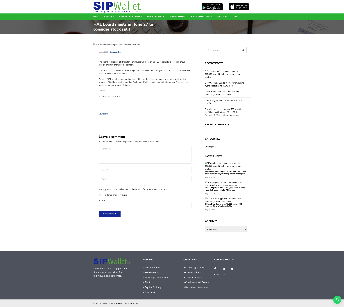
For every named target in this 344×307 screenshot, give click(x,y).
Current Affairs (177, 17)
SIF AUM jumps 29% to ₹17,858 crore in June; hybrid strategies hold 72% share (224, 84)
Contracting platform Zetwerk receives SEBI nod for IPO (224, 102)
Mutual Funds (152, 267)
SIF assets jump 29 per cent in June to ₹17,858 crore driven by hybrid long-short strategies (223, 74)
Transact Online (193, 277)
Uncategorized (115, 52)
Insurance (150, 292)
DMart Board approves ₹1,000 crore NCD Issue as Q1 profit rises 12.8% (223, 93)
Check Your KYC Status (197, 282)
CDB (136, 303)
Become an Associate (196, 287)
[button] (337, 300)
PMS (147, 282)
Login (235, 17)
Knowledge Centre (156, 17)
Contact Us (222, 17)
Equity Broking (153, 287)
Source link (103, 113)
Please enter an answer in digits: (113, 195)
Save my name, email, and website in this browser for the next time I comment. (133, 189)
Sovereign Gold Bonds (156, 277)
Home (95, 17)
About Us (108, 17)
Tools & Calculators (200, 17)
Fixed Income (152, 272)
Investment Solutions (129, 17)
